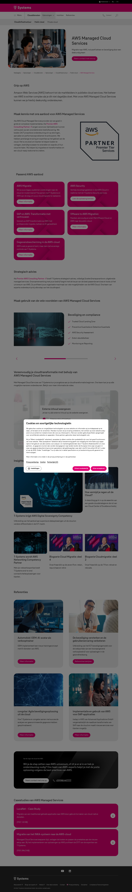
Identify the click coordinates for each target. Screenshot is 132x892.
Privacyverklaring (32, 462)
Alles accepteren (99, 468)
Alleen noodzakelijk (81, 468)
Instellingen (35, 468)
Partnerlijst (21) (52, 462)
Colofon (43, 462)
